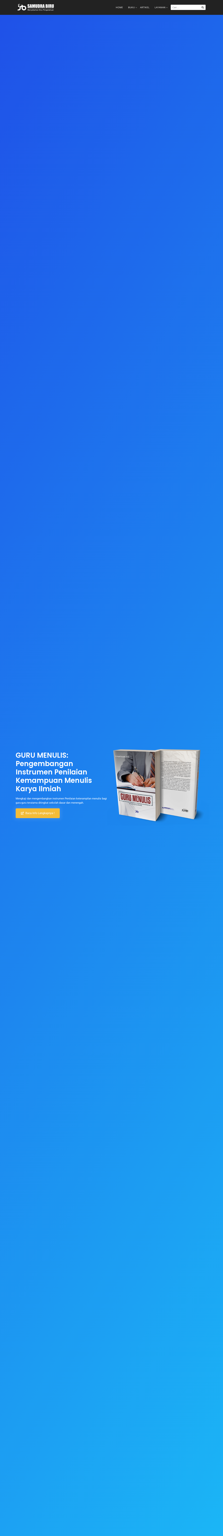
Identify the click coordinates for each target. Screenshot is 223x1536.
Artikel (144, 7)
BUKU (131, 7)
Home (119, 7)
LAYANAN (160, 7)
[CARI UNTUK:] (188, 7)
